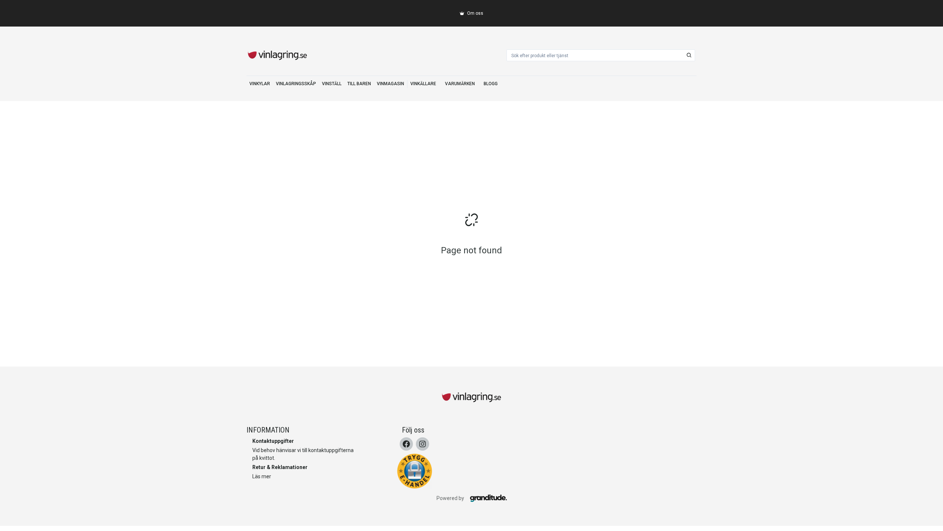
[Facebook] (406, 444)
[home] (277, 55)
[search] (689, 55)
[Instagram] (422, 444)
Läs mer (261, 476)
